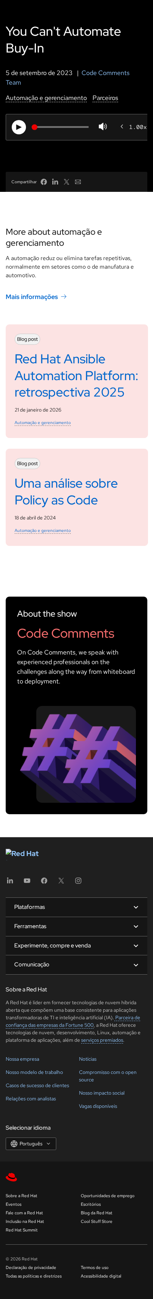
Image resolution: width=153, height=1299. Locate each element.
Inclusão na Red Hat (25, 1221)
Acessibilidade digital (101, 1276)
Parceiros (105, 98)
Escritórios (91, 1204)
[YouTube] (27, 883)
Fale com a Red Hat (24, 1213)
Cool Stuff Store (96, 1221)
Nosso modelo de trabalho (34, 1072)
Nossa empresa (22, 1059)
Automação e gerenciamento (46, 98)
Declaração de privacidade (31, 1267)
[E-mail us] (78, 182)
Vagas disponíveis (98, 1106)
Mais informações (32, 297)
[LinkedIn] (10, 883)
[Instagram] (78, 883)
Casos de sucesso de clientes (37, 1085)
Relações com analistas (31, 1098)
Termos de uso (95, 1267)
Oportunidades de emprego (107, 1196)
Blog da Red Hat (96, 1213)
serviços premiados (102, 1040)
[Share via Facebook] (43, 182)
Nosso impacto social (102, 1093)
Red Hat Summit (22, 1230)
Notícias (87, 1059)
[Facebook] (44, 883)
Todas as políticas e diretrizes (34, 1276)
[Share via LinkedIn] (55, 182)
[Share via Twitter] (66, 182)
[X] (61, 883)
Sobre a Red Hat (21, 1196)
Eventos (13, 1204)
